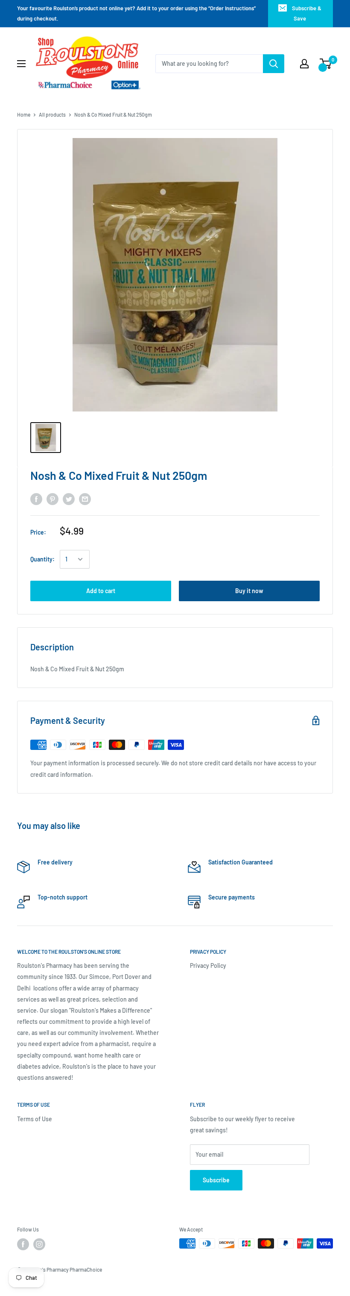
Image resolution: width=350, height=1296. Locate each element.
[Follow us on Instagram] (39, 1244)
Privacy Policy (208, 965)
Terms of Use (34, 1119)
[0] (326, 64)
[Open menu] (21, 63)
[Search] (273, 63)
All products (52, 115)
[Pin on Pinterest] (52, 499)
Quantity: (42, 559)
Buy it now (249, 590)
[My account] (304, 63)
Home (23, 115)
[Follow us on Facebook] (23, 1244)
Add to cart (100, 590)
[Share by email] (85, 499)
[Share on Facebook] (36, 499)
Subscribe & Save (306, 13)
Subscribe (216, 1180)
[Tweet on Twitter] (69, 499)
